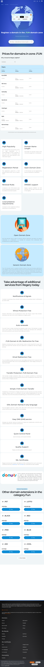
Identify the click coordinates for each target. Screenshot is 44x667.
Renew (3, 623)
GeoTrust (15, 464)
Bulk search (25, 620)
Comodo (22, 464)
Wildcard (24, 647)
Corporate (25, 652)
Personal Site (25, 649)
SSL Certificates (6, 642)
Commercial (4, 652)
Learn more (7, 665)
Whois (24, 625)
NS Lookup (4, 628)
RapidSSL (4, 636)
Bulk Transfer (4, 625)
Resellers (3, 657)
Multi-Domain (4, 647)
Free (3, 644)
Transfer (24, 623)
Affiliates (24, 657)
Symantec (25, 636)
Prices (24, 628)
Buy (12, 509)
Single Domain (26, 644)
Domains (4, 618)
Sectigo (3, 633)
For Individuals (5, 649)
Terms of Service (7, 613)
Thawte (3, 638)
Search (3, 620)
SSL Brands (5, 631)
